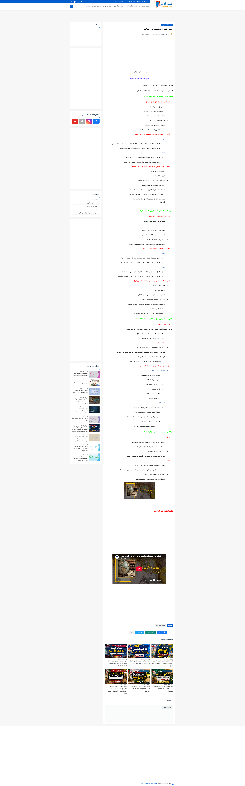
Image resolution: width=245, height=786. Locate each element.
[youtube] (71, 1)
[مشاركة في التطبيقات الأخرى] (131, 632)
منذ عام (84, 380)
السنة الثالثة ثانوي (118, 6)
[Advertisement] (122, 15)
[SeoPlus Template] (172, 783)
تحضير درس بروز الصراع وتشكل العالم (81, 383)
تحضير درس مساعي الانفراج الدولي (80, 419)
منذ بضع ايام (83, 425)
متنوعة (88, 6)
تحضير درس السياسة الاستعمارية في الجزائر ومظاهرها (81, 411)
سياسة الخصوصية (142, 1)
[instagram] (78, 1)
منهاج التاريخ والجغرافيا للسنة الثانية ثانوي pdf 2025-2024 (80, 401)
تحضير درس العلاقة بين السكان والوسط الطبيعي (80, 374)
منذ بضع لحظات (168, 659)
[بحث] (71, 6)
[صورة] (94, 374)
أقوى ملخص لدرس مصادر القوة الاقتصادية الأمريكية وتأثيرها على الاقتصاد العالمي (116, 664)
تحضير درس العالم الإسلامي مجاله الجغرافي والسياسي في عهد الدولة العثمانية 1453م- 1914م (80, 439)
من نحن (121, 1)
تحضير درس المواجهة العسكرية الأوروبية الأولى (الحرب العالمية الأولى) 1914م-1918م (81, 459)
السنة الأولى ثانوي (143, 6)
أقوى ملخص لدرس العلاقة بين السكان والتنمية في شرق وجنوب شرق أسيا (162, 664)
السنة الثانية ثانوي (131, 6)
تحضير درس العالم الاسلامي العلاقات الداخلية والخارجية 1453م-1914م (80, 448)
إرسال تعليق (167, 707)
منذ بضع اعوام (83, 371)
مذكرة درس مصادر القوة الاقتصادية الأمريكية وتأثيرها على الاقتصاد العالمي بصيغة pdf (80, 429)
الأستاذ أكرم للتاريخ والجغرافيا (149, 783)
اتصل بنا (114, 1)
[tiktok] (75, 1)
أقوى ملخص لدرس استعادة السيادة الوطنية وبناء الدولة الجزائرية (141, 689)
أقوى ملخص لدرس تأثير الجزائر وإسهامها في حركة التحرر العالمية (163, 689)
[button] (162, 632)
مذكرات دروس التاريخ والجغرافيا (101, 6)
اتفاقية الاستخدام (130, 1)
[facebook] (81, 1)
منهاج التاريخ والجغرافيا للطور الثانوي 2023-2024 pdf (80, 391)
